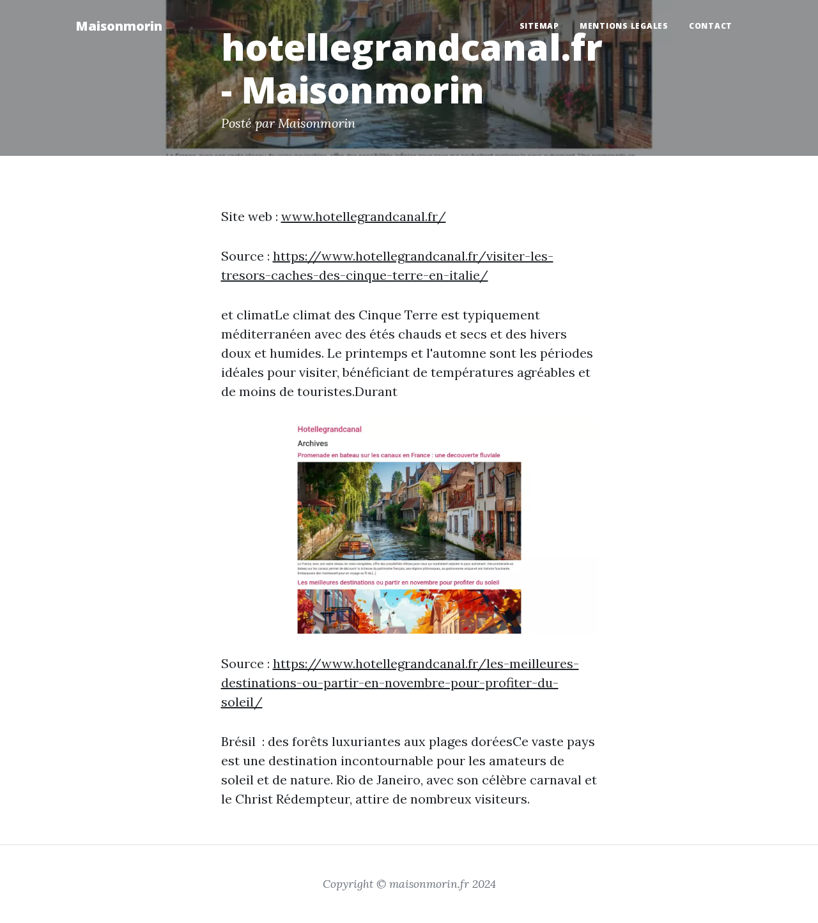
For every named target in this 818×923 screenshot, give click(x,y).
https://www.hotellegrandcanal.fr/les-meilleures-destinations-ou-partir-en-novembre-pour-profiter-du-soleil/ (400, 682)
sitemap (539, 25)
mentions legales (624, 25)
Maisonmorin (118, 25)
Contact (710, 25)
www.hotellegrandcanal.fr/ (363, 216)
